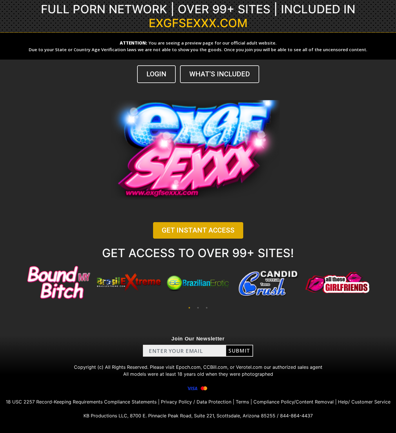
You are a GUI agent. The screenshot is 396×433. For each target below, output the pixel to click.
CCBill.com (215, 367)
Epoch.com (188, 367)
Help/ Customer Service (364, 402)
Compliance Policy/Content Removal (293, 402)
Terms (242, 402)
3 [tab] (207, 308)
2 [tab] (198, 308)
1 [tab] (189, 308)
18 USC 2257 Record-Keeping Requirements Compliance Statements (81, 402)
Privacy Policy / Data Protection (196, 402)
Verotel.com (249, 367)
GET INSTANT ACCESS (198, 230)
